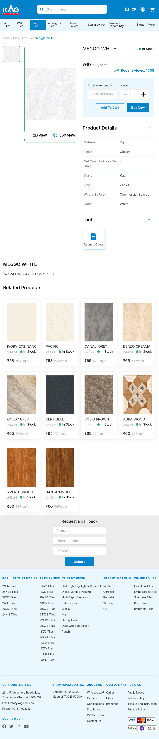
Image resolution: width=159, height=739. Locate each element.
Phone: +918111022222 (16, 708)
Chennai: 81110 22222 (66, 691)
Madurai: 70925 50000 (67, 696)
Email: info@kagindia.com (18, 703)
